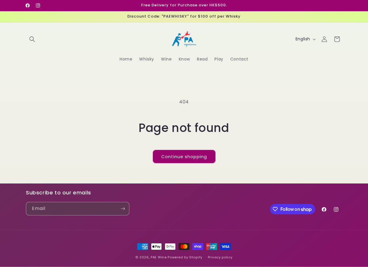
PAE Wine (159, 257)
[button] (32, 39)
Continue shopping (184, 157)
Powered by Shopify (185, 257)
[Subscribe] (122, 208)
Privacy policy (220, 257)
